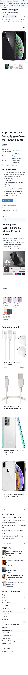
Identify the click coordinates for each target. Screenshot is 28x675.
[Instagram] (9, 16)
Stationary (5, 627)
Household (5, 614)
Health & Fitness (7, 611)
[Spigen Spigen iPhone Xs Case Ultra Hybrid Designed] (17, 299)
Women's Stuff (6, 643)
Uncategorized (6, 638)
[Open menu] (24, 11)
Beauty (4, 597)
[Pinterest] (12, 16)
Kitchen (4, 616)
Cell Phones (5, 605)
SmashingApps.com (8, 651)
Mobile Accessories (11, 205)
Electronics (5, 608)
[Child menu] (24, 594)
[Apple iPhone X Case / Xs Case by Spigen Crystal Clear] (7, 299)
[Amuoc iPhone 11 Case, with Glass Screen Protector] (7, 311)
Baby (3, 595)
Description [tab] (6, 217)
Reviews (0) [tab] (6, 220)
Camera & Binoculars (8, 603)
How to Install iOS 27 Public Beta (12, 517)
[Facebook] (3, 16)
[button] (24, 27)
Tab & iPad (5, 633)
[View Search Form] (24, 16)
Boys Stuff (5, 600)
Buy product (7, 200)
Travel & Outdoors (7, 635)
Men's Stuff (5, 619)
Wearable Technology (8, 641)
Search (24, 543)
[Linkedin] (15, 16)
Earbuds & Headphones (11, 624)
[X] (6, 16)
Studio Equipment (7, 630)
